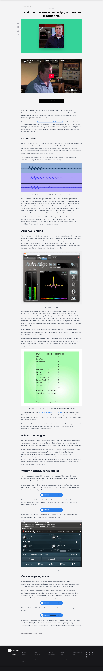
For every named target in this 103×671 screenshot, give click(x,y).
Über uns (62, 652)
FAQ (74, 654)
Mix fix (23, 661)
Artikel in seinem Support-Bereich (51, 412)
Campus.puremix (38, 661)
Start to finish (25, 656)
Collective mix (25, 659)
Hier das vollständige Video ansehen (51, 101)
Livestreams (49, 652)
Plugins (61, 657)
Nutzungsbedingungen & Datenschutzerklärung (41, 668)
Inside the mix (25, 657)
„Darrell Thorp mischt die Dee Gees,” (50, 122)
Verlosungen (50, 656)
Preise (61, 654)
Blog (36, 652)
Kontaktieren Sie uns (77, 652)
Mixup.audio (37, 659)
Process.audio (37, 657)
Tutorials (23, 654)
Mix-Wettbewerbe (51, 654)
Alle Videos (24, 652)
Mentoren (62, 656)
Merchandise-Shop (64, 659)
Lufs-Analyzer (38, 654)
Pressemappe (76, 656)
